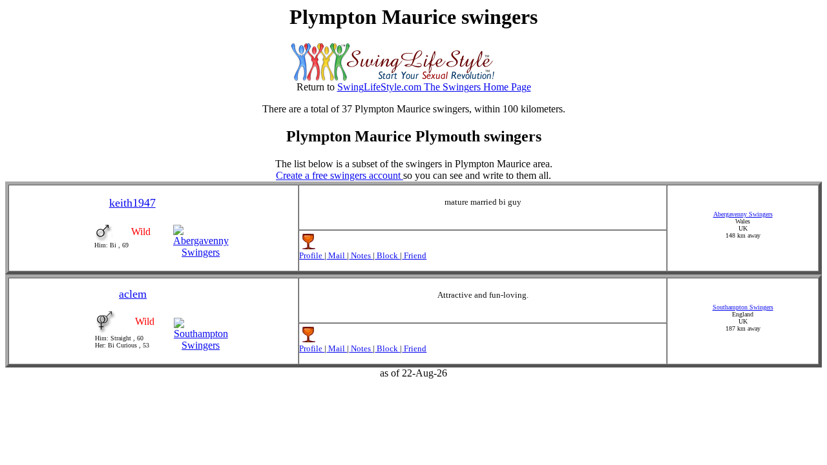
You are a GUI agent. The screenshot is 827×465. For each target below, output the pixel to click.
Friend (414, 255)
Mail (336, 255)
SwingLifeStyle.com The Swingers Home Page (434, 86)
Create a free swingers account (339, 175)
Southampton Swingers (743, 307)
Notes (361, 255)
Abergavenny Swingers (743, 214)
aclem (133, 293)
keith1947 (132, 202)
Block (387, 255)
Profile (311, 255)
